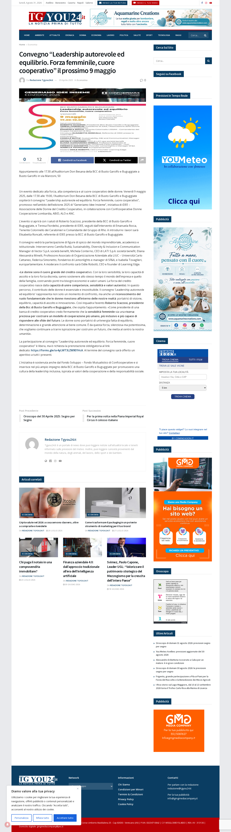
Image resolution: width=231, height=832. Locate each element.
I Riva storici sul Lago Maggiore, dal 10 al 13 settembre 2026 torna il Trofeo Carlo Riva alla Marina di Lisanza (183, 686)
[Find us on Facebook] (202, 3)
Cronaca (69, 35)
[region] (44, 805)
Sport (149, 35)
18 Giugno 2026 (116, 589)
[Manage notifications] (7, 824)
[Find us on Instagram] (206, 3)
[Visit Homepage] (52, 18)
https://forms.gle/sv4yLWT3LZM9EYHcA (57, 350)
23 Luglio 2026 (28, 580)
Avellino (49, 2)
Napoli (80, 2)
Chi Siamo (124, 784)
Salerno (89, 2)
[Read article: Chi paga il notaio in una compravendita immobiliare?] (38, 547)
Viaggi (178, 35)
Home (27, 35)
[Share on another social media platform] (142, 160)
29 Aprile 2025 (66, 80)
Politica (124, 35)
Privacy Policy (126, 799)
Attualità (55, 35)
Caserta (71, 2)
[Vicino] (78, 788)
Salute (137, 35)
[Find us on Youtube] (211, 3)
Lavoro (110, 35)
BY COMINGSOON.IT (183, 438)
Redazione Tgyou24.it (41, 80)
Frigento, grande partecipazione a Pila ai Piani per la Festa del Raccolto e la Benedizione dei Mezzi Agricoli (183, 678)
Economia (96, 35)
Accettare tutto (65, 817)
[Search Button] (205, 35)
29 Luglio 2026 (55, 530)
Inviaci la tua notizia (114, 3)
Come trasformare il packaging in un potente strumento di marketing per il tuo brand (110, 524)
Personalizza (21, 817)
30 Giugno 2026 (72, 584)
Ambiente (39, 35)
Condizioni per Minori (130, 789)
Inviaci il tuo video (147, 3)
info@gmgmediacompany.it (183, 798)
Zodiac (183, 622)
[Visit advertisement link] (151, 18)
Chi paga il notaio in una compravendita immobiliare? (35, 566)
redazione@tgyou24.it (179, 788)
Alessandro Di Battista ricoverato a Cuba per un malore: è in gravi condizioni (180, 661)
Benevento (60, 2)
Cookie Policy (125, 804)
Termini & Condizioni (130, 794)
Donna (82, 35)
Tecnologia (164, 35)
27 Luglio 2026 (121, 530)
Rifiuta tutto (42, 817)
